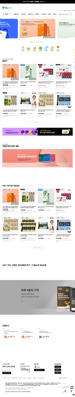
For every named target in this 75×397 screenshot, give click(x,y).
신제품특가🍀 (16, 14)
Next (55, 28)
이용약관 (20, 378)
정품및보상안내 (41, 378)
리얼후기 (55, 14)
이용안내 (8, 378)
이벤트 (49, 14)
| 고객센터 (69, 10)
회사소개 (4, 378)
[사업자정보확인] (20, 384)
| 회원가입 (65, 10)
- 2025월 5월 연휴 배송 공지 (25, 370)
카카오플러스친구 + (64, 378)
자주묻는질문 (29, 378)
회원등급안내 (35, 378)
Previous (19, 28)
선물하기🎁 (30, 14)
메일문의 (24, 378)
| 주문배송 (73, 10)
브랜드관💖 (23, 14)
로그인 (61, 10)
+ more (28, 371)
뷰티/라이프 (43, 14)
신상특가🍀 (37, 14)
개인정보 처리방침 (14, 378)
